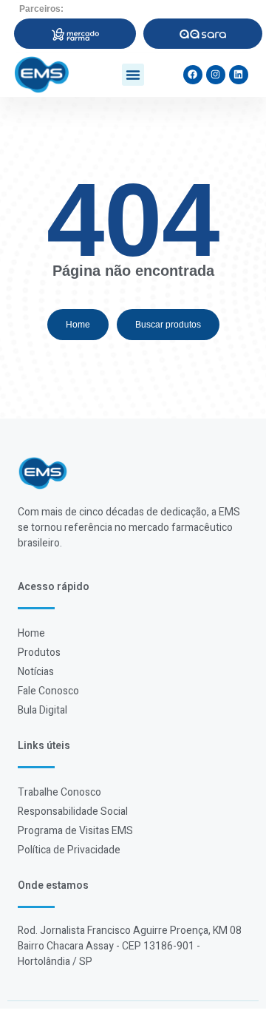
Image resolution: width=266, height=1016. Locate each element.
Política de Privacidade (69, 850)
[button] (133, 75)
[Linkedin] (238, 74)
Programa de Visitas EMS (75, 831)
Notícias (36, 672)
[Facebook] (192, 74)
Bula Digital (42, 710)
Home (31, 633)
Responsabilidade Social (73, 811)
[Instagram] (215, 74)
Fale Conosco (48, 691)
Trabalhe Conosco (59, 792)
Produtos (39, 652)
